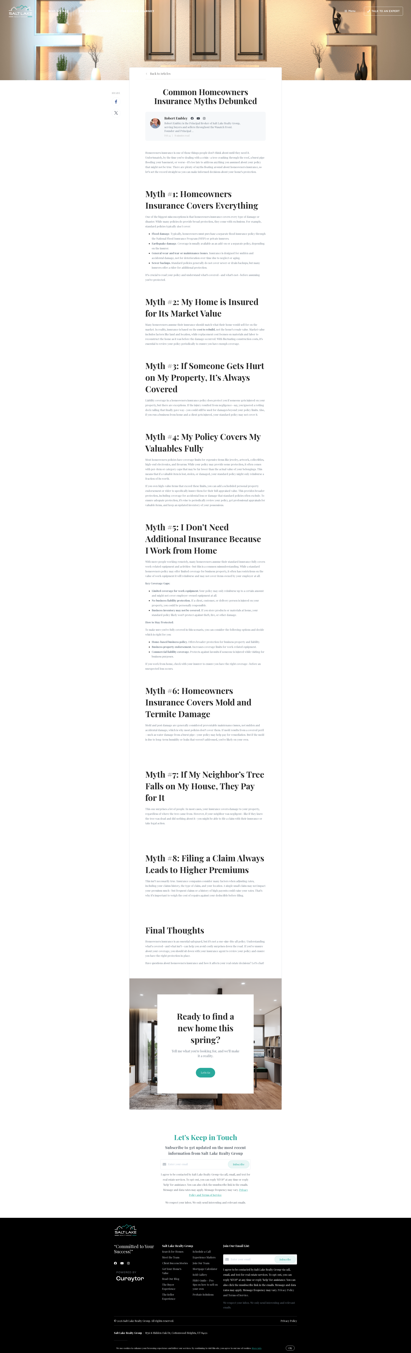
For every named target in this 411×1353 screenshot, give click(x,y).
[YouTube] (122, 1263)
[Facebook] (115, 1263)
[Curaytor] (130, 1281)
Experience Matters (204, 1257)
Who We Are (58, 11)
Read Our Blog (170, 1279)
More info (257, 1348)
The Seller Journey (137, 11)
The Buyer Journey (95, 11)
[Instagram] (128, 1263)
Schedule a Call (202, 1251)
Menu (351, 11)
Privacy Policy (289, 1321)
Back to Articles (160, 74)
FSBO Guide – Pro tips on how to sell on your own (205, 1284)
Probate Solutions (203, 1294)
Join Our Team (201, 1263)
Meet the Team (170, 1257)
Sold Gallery (200, 1274)
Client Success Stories (175, 1263)
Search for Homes (172, 1251)
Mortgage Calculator (205, 1269)
